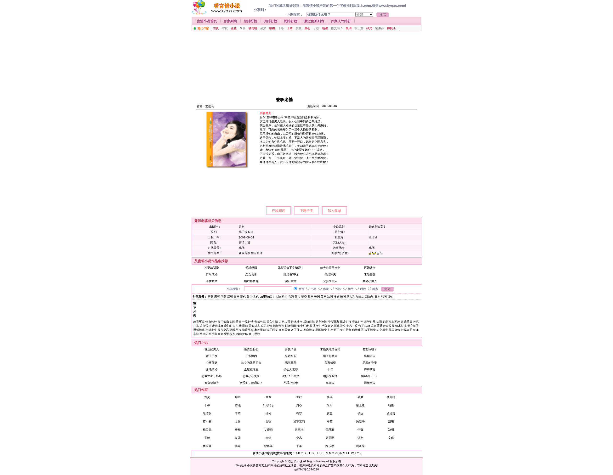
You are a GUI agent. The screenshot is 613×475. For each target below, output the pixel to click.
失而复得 (382, 321)
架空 (249, 296)
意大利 (350, 296)
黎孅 (272, 28)
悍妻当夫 (369, 383)
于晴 (290, 28)
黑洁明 (207, 413)
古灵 (216, 28)
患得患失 (211, 330)
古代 (256, 296)
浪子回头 (272, 330)
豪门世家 (230, 326)
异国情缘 (321, 330)
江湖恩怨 (242, 326)
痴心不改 (394, 321)
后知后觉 (309, 321)
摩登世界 (370, 321)
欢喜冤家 (244, 253)
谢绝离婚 (211, 369)
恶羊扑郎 (290, 362)
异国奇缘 (394, 330)
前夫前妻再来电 (330, 267)
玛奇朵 (360, 446)
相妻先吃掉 (330, 376)
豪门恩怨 (254, 334)
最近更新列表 (314, 21)
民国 (236, 296)
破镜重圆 (406, 321)
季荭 (330, 421)
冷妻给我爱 (211, 267)
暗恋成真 (217, 326)
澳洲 (336, 296)
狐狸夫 (330, 383)
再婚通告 (369, 267)
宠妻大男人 (330, 281)
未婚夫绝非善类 (330, 349)
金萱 (234, 28)
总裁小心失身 (251, 376)
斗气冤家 (333, 321)
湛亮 (360, 438)
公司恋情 (266, 326)
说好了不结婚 (290, 376)
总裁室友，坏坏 (212, 376)
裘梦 (263, 28)
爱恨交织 (230, 334)
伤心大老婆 (291, 369)
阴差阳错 (291, 326)
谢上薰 (359, 28)
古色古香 (284, 321)
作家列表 (230, 21)
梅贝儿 (391, 28)
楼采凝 (207, 446)
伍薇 (360, 429)
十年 (330, 369)
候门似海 (223, 321)
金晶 (299, 438)
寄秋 (225, 28)
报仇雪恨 (340, 326)
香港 (285, 296)
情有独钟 (256, 253)
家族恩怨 (260, 330)
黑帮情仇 (199, 330)
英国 (323, 296)
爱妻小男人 (370, 281)
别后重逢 (235, 321)
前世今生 (315, 326)
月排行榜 (270, 21)
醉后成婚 (211, 274)
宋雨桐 (299, 429)
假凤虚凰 (406, 330)
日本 (377, 296)
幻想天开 (333, 330)
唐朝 (211, 296)
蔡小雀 (207, 421)
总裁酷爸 (290, 356)
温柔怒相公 (251, 349)
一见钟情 (248, 321)
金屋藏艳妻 (251, 369)
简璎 (242, 28)
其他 (390, 296)
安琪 (391, 438)
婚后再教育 (251, 281)
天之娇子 (413, 326)
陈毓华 (360, 421)
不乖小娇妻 (291, 383)
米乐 (330, 405)
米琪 (268, 438)
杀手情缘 (370, 330)
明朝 (224, 296)
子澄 (207, 438)
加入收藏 (334, 210)
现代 (241, 247)
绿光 (369, 28)
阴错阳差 (205, 334)
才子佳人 (296, 330)
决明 (391, 429)
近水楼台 (296, 321)
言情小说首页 (207, 21)
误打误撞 (205, 326)
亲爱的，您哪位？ (251, 383)
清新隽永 (278, 326)
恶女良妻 (251, 274)
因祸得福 (235, 330)
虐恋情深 (309, 330)
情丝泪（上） (369, 376)
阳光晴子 (337, 28)
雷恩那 (329, 429)
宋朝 (217, 296)
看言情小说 (295, 461)
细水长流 (401, 326)
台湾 (291, 296)
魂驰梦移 (242, 334)
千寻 (281, 28)
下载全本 (306, 210)
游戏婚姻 (251, 267)
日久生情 (272, 321)
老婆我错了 (370, 349)
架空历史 (382, 330)
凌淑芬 (379, 28)
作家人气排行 (341, 21)
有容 (299, 413)
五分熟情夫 (211, 383)
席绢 (238, 397)
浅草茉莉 (299, 421)
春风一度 (352, 326)
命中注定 (303, 326)
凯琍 (349, 28)
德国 (343, 296)
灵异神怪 (321, 321)
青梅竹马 (260, 321)
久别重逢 (284, 330)
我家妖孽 (330, 362)
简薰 (238, 446)
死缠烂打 (345, 321)
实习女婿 (290, 281)
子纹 (316, 28)
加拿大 (360, 296)
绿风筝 (268, 446)
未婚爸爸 (369, 274)
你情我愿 (357, 330)
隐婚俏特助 (291, 274)
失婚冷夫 (330, 274)
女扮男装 (345, 330)
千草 (299, 446)
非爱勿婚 (211, 281)
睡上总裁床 (330, 356)
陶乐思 (329, 446)
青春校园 (388, 326)
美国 (317, 296)
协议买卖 (248, 330)
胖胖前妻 (369, 369)
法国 (330, 296)
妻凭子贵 (290, 349)
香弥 (268, 421)
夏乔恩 (329, 438)
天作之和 (223, 330)
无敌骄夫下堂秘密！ (291, 267)
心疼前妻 (211, 362)
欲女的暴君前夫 (251, 362)
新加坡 (369, 296)
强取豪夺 (217, 334)
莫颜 (298, 28)
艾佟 (238, 421)
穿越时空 (357, 321)
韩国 (384, 296)
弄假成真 (254, 326)
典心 (307, 28)
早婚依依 (369, 356)
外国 (310, 296)
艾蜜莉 (209, 106)
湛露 (238, 438)
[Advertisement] (304, 63)
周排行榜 (290, 21)
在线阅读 (278, 210)
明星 (325, 28)
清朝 (230, 296)
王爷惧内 (251, 356)
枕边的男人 (211, 349)
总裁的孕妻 (370, 362)
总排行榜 (250, 21)
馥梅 (238, 429)
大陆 (278, 296)
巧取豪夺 (327, 326)
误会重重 (376, 326)
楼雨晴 (253, 28)
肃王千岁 (211, 356)
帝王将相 (364, 326)
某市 (298, 296)
